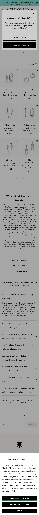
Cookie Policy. (11, 491)
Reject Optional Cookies (19, 504)
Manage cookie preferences (19, 498)
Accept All (19, 511)
